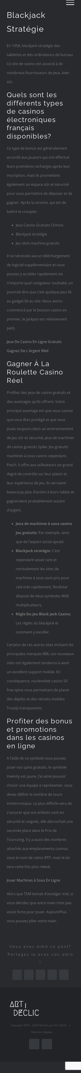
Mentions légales (42, 1032)
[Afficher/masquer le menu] (70, 2)
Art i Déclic (60, 1025)
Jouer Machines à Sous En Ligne (33, 880)
